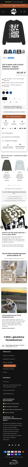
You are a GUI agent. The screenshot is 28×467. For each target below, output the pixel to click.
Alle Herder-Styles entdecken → (14, 188)
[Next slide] (26, 227)
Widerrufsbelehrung (8, 393)
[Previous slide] (1, 227)
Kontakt (5, 372)
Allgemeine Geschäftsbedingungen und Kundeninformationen (12, 385)
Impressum (6, 381)
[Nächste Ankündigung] (25, 2)
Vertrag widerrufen (9, 365)
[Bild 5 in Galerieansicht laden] (23, 52)
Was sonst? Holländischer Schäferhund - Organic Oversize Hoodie (7, 176)
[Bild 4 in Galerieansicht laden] (19, 52)
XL (4, 102)
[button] (3, 11)
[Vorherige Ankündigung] (2, 2)
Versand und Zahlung (8, 355)
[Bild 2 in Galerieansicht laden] (10, 52)
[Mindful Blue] (10, 92)
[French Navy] (7, 92)
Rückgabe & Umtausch (9, 359)
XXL (10, 102)
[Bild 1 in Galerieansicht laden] (6, 52)
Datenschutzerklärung (9, 390)
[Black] (3, 92)
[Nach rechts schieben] (26, 52)
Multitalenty (11, 457)
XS (4, 98)
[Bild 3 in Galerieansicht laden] (14, 52)
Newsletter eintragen (8, 368)
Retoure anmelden (8, 362)
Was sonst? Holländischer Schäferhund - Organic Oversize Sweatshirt (20, 176)
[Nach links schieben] (1, 52)
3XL (16, 102)
